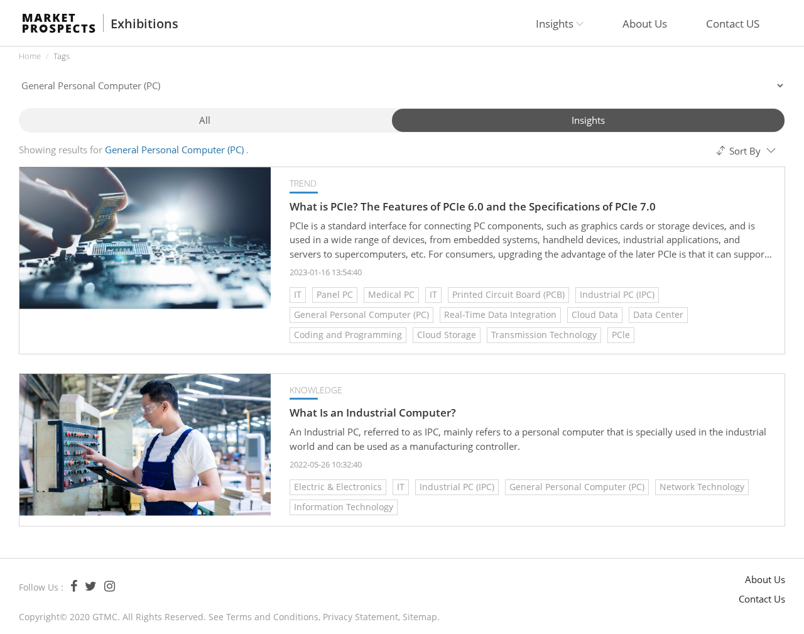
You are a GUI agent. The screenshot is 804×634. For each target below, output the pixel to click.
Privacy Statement (360, 617)
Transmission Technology (544, 335)
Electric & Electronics (338, 487)
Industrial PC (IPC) (617, 294)
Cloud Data (595, 314)
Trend (303, 183)
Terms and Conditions (272, 617)
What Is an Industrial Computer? (373, 413)
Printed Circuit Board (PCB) (508, 294)
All (204, 120)
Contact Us (762, 599)
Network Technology (702, 487)
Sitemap (420, 617)
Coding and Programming (348, 335)
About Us (644, 23)
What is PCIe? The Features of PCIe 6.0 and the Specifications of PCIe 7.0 (473, 207)
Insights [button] (556, 23)
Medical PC (391, 294)
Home (30, 56)
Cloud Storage (446, 335)
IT (298, 294)
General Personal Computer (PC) (361, 314)
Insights (588, 120)
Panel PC (335, 294)
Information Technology (343, 507)
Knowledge (316, 390)
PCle (621, 335)
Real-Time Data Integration (500, 314)
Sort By (745, 151)
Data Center (658, 314)
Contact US (732, 23)
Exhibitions (144, 23)
